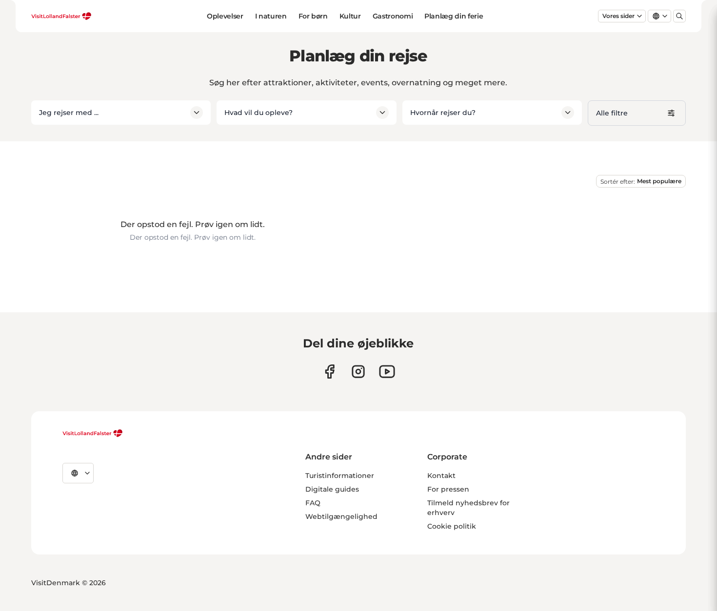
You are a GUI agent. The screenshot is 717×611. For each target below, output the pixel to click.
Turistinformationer (339, 475)
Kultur (350, 16)
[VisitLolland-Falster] (92, 433)
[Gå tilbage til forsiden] (61, 16)
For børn (313, 16)
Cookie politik (451, 526)
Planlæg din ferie (453, 16)
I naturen (271, 16)
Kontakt (441, 475)
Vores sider (618, 15)
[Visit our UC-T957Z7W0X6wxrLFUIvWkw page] (387, 371)
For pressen (448, 489)
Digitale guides (332, 489)
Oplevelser (225, 16)
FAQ (312, 502)
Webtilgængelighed (341, 516)
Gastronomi (393, 16)
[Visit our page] (329, 371)
